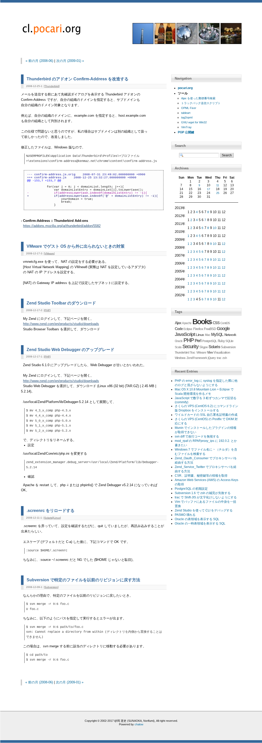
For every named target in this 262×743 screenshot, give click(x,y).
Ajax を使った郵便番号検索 (198, 98)
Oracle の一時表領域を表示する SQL (200, 523)
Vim (209, 352)
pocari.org (185, 88)
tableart (185, 112)
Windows (180, 358)
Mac (207, 335)
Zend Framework (197, 358)
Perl (198, 340)
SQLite (229, 341)
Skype (203, 347)
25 (217, 192)
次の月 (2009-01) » (70, 61)
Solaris (48, 517)
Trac (192, 352)
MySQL (217, 334)
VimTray (186, 127)
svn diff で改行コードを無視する (197, 436)
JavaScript (185, 334)
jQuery (212, 358)
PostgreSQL (209, 341)
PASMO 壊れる (185, 515)
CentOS (225, 323)
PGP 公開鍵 (186, 132)
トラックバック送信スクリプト (201, 103)
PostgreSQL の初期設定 (191, 488)
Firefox (198, 329)
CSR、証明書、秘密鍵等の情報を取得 (201, 475)
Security (190, 346)
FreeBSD (209, 329)
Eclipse (187, 329)
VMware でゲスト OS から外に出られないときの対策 (76, 246)
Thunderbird (52, 86)
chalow (139, 724)
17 (208, 189)
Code (179, 328)
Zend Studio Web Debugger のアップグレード (70, 349)
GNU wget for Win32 (194, 122)
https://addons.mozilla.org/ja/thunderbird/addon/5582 (62, 226)
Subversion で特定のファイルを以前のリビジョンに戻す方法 (83, 579)
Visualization (221, 352)
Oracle (179, 341)
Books (201, 321)
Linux (57, 517)
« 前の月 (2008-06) (39, 61)
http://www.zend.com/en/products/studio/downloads (61, 324)
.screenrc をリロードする (50, 510)
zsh (224, 358)
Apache (186, 323)
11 (217, 185)
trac (219, 358)
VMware (49, 253)
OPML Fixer (188, 108)
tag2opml (186, 117)
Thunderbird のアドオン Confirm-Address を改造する (77, 79)
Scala (178, 347)
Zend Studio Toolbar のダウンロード (61, 303)
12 (223, 244)
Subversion (51, 587)
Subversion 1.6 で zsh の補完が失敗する (203, 493)
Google (223, 328)
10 (214, 228)
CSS (216, 323)
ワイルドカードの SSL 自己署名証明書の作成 (206, 415)
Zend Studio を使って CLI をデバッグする (204, 510)
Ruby (221, 341)
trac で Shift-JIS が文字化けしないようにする (206, 497)
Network (230, 335)
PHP (47, 310)
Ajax (178, 323)
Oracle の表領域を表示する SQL (197, 519)
